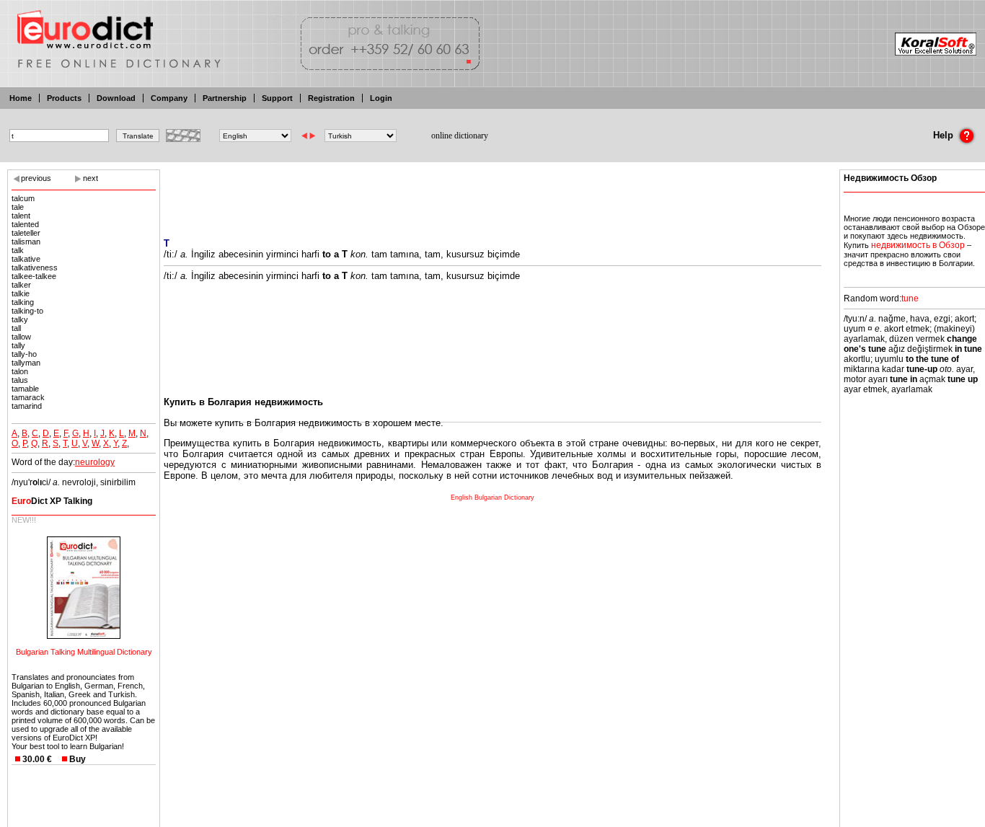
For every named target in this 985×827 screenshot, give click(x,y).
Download (116, 98)
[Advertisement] (492, 194)
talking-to (27, 310)
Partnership (225, 98)
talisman (26, 241)
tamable (25, 388)
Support (277, 98)
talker (21, 284)
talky (20, 319)
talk (18, 250)
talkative (26, 259)
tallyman (26, 362)
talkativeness (35, 267)
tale (18, 207)
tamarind (27, 406)
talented (25, 224)
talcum (23, 198)
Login (381, 98)
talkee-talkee (34, 276)
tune (910, 298)
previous (36, 178)
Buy (77, 759)
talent (21, 215)
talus (20, 380)
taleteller (26, 233)
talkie (21, 293)
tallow (21, 336)
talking (23, 302)
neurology (95, 462)
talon (20, 371)
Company (169, 98)
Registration (331, 98)
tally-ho (24, 354)
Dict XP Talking (52, 501)
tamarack (28, 397)
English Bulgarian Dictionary (492, 497)
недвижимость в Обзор (918, 245)
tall (16, 328)
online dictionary (459, 136)
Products (64, 98)
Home (20, 98)
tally (18, 345)
